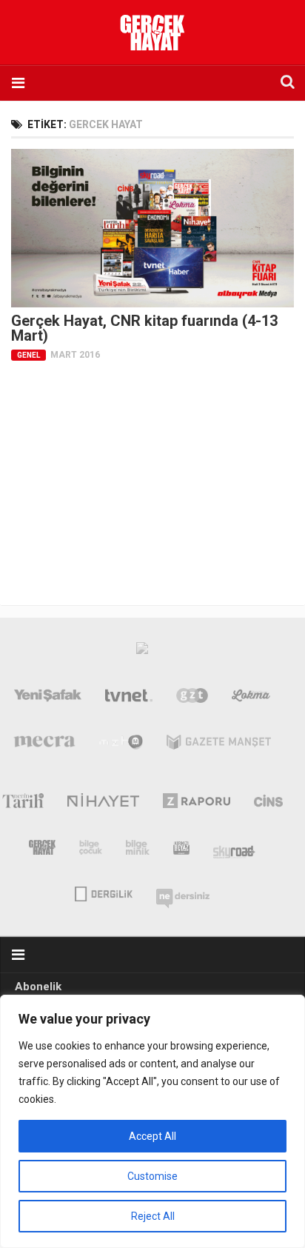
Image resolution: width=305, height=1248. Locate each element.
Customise (152, 1176)
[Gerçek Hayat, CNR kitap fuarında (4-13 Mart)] (152, 228)
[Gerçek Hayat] (42, 850)
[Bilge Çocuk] (90, 850)
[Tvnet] (128, 698)
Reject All (153, 1216)
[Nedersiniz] (183, 892)
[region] (152, 1121)
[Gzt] (192, 698)
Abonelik (38, 986)
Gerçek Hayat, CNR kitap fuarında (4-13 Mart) (144, 328)
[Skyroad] (234, 850)
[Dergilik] (103, 892)
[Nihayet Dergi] (103, 803)
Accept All (152, 1136)
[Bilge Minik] (138, 850)
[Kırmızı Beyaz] (181, 850)
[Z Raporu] (196, 803)
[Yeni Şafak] (48, 698)
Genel (28, 355)
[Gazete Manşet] (219, 745)
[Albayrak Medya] (142, 651)
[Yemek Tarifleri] (251, 698)
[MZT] (121, 745)
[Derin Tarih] (22, 803)
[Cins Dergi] (268, 803)
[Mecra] (44, 745)
